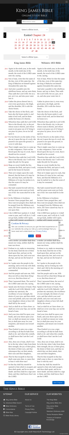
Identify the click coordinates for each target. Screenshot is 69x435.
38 (23, 48)
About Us (28, 400)
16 (23, 42)
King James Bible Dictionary (52, 407)
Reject (38, 236)
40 (30, 48)
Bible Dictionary (11, 406)
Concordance (10, 409)
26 (19, 45)
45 (49, 48)
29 (30, 45)
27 (23, 45)
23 (49, 42)
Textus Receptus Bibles (55, 414)
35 (53, 45)
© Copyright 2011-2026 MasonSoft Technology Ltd (34, 432)
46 (53, 48)
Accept (31, 236)
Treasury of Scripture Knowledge (53, 419)
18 (30, 42)
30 (34, 45)
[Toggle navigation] (66, 2)
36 (15, 48)
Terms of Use (29, 406)
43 (42, 48)
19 (34, 42)
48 (36, 51)
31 (38, 45)
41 (34, 48)
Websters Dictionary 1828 (55, 411)
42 (38, 48)
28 (27, 45)
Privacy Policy (29, 409)
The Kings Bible (52, 400)
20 (38, 42)
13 (52, 39)
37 (19, 48)
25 (15, 45)
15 (19, 42)
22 (45, 42)
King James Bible (11, 400)
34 (49, 45)
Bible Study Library (12, 415)
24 (53, 42)
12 (48, 39)
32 (42, 45)
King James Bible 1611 (54, 403)
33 (45, 45)
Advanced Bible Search (13, 403)
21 (42, 42)
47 (32, 51)
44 (45, 48)
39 (27, 48)
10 (41, 39)
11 (44, 39)
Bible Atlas (9, 412)
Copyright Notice (31, 412)
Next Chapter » (58, 382)
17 (27, 42)
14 (15, 42)
